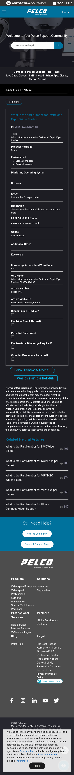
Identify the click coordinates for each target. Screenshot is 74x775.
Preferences (22, 761)
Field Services (19, 624)
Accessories (18, 601)
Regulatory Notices (47, 658)
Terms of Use (27, 751)
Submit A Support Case (37, 544)
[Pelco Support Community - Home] (37, 12)
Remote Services (21, 628)
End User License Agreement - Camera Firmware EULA (49, 647)
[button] (50, 681)
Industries (42, 586)
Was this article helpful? (36, 378)
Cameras (16, 597)
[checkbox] (12, 314)
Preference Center (47, 655)
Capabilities (43, 590)
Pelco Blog (17, 643)
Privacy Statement (48, 754)
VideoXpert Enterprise (23, 586)
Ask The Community (37, 533)
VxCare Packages (21, 632)
